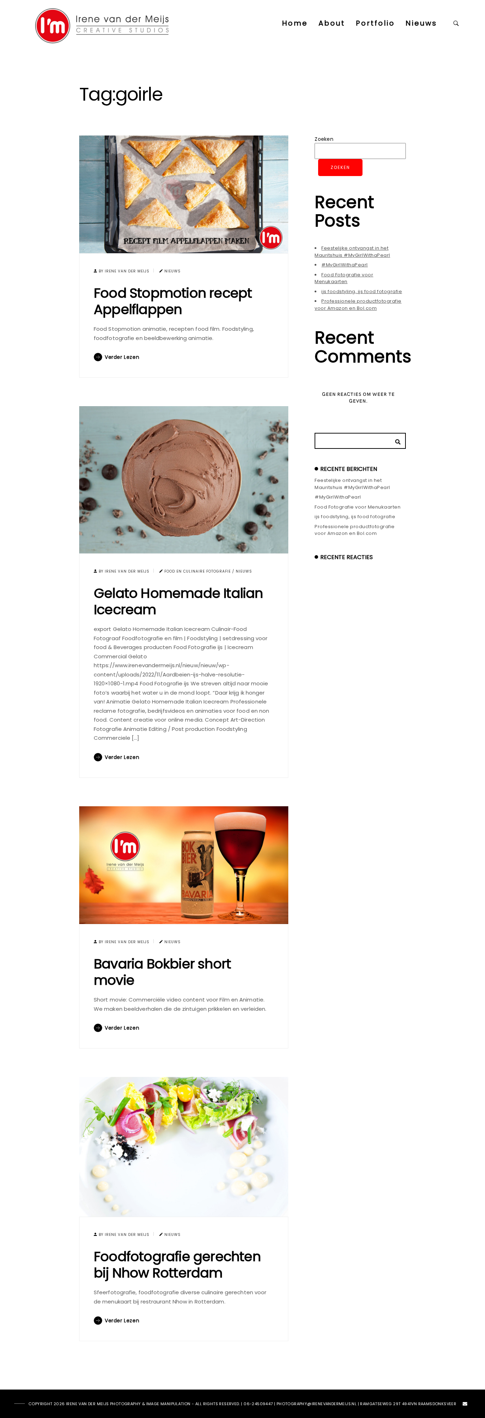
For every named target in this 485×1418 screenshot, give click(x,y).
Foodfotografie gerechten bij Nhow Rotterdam (177, 1264)
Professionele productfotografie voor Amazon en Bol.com (358, 305)
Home (295, 23)
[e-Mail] (465, 1405)
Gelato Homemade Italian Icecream (178, 601)
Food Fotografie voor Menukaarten (344, 278)
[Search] (395, 440)
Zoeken (324, 139)
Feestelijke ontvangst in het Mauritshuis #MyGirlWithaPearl (352, 252)
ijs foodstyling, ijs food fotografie (361, 291)
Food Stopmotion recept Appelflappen (173, 301)
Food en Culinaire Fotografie (197, 571)
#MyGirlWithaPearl (344, 264)
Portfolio (375, 23)
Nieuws (421, 23)
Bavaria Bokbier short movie (162, 971)
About (331, 23)
